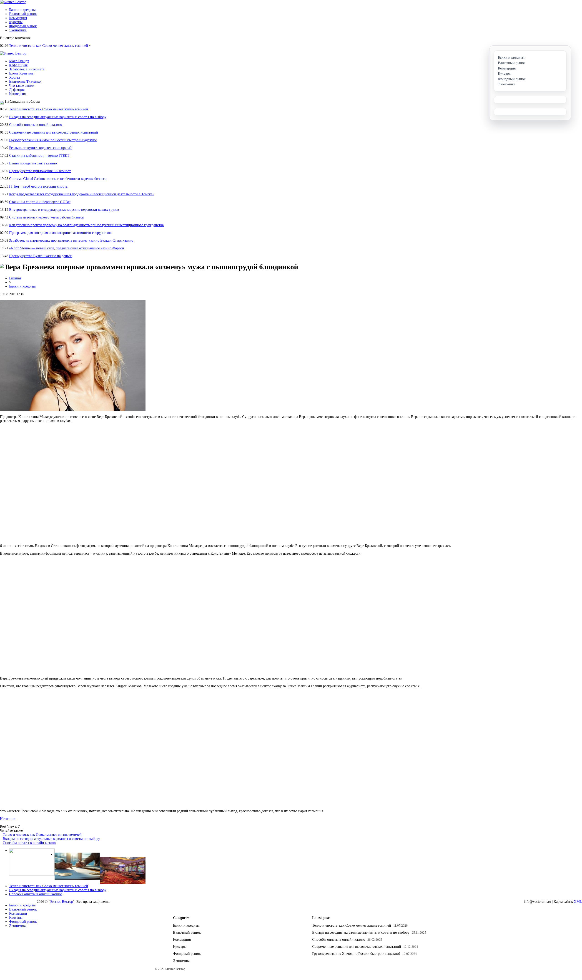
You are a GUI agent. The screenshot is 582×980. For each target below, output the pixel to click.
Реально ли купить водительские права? (40, 148)
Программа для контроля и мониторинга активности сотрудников (60, 233)
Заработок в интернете (26, 69)
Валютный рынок (23, 14)
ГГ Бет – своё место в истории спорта (38, 186)
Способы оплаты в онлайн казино (35, 125)
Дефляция (17, 90)
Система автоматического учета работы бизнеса (46, 217)
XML (578, 901)
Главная (15, 278)
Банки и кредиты (22, 10)
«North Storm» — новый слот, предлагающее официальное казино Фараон (66, 248)
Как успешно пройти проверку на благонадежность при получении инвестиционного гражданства (86, 225)
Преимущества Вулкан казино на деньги (40, 256)
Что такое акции (21, 85)
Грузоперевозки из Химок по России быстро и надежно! (53, 140)
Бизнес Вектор (61, 901)
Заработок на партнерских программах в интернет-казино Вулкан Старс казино (71, 240)
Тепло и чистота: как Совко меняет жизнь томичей (48, 45)
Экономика (18, 30)
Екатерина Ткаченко (25, 81)
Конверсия (17, 94)
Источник (7, 819)
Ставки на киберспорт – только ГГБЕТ (39, 155)
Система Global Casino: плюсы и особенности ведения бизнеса (57, 179)
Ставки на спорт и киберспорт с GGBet (39, 202)
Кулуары (16, 22)
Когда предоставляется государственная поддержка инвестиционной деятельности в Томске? (81, 194)
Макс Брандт (19, 61)
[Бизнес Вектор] (13, 2)
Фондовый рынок (23, 26)
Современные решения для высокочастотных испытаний (53, 132)
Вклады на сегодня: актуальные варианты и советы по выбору (57, 117)
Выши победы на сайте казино (33, 163)
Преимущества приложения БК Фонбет (40, 171)
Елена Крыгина (21, 73)
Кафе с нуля (18, 65)
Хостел (14, 77)
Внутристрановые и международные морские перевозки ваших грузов (64, 209)
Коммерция (18, 18)
